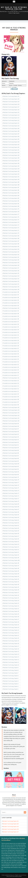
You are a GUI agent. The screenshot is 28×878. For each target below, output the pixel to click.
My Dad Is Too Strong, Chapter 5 (11, 678)
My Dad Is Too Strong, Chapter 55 (11, 541)
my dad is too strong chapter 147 (11, 294)
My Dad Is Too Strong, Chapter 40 (11, 584)
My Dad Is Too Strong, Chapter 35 (11, 598)
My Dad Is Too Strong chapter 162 (11, 254)
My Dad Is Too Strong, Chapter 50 (11, 555)
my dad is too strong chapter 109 (11, 396)
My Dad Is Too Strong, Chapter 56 (11, 539)
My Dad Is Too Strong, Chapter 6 (11, 675)
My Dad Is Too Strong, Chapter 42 (11, 579)
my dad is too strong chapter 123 (11, 359)
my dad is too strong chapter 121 (11, 364)
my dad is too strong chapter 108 (11, 399)
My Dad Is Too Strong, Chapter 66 (11, 512)
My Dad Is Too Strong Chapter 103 (11, 412)
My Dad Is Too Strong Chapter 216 (11, 109)
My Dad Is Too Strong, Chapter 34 (11, 600)
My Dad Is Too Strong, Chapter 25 (11, 624)
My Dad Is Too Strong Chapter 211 (11, 123)
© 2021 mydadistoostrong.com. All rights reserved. (12, 875)
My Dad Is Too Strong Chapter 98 (11, 426)
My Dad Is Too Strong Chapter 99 (11, 423)
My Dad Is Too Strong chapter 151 (11, 284)
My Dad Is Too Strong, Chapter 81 (11, 471)
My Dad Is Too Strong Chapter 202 (11, 147)
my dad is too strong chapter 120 (11, 367)
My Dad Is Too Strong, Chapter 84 (11, 463)
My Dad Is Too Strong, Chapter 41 (11, 581)
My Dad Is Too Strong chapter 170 (11, 233)
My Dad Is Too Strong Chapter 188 (11, 184)
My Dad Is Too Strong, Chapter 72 (11, 496)
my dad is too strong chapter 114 (11, 383)
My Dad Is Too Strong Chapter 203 (11, 144)
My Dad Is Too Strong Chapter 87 (11, 455)
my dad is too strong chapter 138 (11, 319)
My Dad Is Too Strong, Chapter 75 (11, 488)
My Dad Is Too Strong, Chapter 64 (11, 517)
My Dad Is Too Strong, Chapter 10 (11, 665)
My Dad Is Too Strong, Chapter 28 (11, 616)
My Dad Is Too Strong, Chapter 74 (11, 490)
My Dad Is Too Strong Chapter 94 (11, 437)
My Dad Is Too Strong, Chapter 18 (11, 643)
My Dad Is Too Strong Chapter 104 (11, 410)
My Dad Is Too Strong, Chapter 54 (11, 544)
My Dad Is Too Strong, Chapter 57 (11, 536)
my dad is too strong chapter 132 (11, 335)
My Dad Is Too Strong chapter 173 (11, 225)
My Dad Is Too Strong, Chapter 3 (11, 683)
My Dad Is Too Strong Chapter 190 (11, 179)
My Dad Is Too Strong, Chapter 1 (11, 689)
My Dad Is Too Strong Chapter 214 (11, 115)
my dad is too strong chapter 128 (11, 345)
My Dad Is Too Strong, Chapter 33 (11, 603)
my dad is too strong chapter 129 (11, 343)
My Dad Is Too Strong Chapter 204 (11, 142)
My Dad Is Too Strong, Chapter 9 (11, 667)
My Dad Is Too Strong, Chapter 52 (11, 549)
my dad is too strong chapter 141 (11, 310)
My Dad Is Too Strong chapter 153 (11, 278)
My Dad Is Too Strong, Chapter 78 (11, 479)
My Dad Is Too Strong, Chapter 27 (11, 619)
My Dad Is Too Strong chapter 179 (11, 209)
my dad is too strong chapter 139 (11, 316)
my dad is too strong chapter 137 (11, 321)
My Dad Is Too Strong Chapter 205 (11, 139)
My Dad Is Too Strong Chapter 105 (11, 407)
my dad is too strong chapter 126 (11, 351)
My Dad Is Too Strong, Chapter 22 (11, 632)
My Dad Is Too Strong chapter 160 (11, 260)
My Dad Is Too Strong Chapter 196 (11, 163)
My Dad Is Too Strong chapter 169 (11, 235)
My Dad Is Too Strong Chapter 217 (11, 107)
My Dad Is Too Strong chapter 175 (11, 219)
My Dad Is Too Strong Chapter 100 (11, 420)
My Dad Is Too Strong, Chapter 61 (11, 525)
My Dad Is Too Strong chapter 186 (11, 190)
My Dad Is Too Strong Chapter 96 (11, 431)
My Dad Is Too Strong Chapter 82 (11, 469)
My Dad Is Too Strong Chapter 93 (11, 439)
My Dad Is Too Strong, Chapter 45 (11, 571)
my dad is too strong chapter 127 (11, 348)
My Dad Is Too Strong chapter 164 (11, 249)
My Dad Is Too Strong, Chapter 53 (11, 547)
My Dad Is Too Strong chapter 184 (11, 195)
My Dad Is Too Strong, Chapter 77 (11, 482)
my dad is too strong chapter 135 (11, 327)
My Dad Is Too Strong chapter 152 (11, 281)
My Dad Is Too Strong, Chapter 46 (11, 568)
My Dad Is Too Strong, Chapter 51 (11, 552)
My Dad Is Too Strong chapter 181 (11, 203)
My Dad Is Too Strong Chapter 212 (11, 120)
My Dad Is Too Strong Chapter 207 (11, 134)
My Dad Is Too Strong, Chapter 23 (11, 630)
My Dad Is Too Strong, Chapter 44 (11, 573)
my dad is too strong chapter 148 (11, 292)
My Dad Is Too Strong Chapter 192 (11, 174)
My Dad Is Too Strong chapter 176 (11, 217)
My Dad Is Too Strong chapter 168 (11, 238)
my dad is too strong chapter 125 (11, 353)
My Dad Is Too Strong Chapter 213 (11, 117)
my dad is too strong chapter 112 (11, 388)
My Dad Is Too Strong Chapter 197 (11, 160)
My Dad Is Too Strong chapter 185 (11, 192)
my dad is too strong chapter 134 (11, 329)
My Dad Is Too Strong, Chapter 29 (11, 614)
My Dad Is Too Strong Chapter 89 (11, 450)
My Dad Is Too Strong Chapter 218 (11, 104)
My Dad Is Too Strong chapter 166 (11, 243)
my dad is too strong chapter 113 (11, 386)
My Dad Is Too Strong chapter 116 (11, 378)
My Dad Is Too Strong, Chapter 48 (11, 563)
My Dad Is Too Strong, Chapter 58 (11, 533)
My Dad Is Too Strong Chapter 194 (11, 168)
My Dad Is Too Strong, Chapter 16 (11, 649)
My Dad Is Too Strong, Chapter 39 (11, 587)
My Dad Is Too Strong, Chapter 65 (11, 514)
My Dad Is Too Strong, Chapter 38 (11, 589)
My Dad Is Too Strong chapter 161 (11, 257)
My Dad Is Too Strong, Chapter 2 (11, 686)
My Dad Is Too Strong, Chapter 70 (11, 501)
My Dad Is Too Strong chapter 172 (11, 227)
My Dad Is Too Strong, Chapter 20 (11, 638)
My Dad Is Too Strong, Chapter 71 (11, 498)
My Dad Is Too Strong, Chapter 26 (11, 622)
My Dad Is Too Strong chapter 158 (11, 265)
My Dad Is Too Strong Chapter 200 (11, 152)
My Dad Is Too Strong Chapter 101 (11, 418)
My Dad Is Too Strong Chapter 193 (11, 171)
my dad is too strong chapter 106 (11, 404)
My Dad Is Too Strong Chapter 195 (11, 166)
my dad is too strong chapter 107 (11, 402)
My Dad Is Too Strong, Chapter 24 (11, 627)
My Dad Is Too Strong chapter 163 (11, 252)
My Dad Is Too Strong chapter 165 (11, 246)
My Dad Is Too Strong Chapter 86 (11, 458)
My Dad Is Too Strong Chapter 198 (11, 158)
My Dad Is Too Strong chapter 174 (11, 222)
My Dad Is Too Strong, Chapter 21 (11, 635)
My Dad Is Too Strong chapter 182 (11, 201)
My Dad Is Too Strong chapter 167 (11, 241)
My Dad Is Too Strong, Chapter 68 (11, 506)
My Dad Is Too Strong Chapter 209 (11, 128)
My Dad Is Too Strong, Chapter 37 (11, 592)
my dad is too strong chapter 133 (11, 332)
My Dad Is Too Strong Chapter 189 (11, 182)
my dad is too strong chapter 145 (11, 300)
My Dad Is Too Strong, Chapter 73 (11, 493)
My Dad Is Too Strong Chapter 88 (11, 453)
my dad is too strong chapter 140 (11, 313)
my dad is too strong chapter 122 (11, 361)
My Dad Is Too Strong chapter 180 (11, 206)
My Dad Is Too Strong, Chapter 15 (11, 651)
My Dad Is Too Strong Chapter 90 (11, 447)
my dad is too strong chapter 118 (11, 372)
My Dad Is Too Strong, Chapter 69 (11, 504)
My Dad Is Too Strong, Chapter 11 (11, 662)
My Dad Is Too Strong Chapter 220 (11, 99)
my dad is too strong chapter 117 (11, 375)
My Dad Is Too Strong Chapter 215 (11, 112)
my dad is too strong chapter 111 (11, 391)
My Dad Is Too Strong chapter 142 (11, 308)
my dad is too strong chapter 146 (11, 297)
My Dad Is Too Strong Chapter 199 (11, 155)
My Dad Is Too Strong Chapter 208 (11, 131)
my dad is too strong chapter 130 (11, 340)
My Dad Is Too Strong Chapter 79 (11, 477)
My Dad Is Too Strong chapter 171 (11, 230)
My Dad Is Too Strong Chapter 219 (11, 101)
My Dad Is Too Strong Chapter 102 (11, 415)
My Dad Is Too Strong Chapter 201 (11, 150)
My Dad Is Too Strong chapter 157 (11, 268)
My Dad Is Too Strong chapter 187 (11, 187)
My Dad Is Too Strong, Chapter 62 (11, 522)
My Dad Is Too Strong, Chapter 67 (11, 509)
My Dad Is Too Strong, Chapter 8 (11, 670)
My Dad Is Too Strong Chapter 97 (11, 429)
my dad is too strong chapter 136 (11, 324)
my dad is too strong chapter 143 (11, 305)
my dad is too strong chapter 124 (11, 356)
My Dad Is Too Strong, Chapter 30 (11, 611)
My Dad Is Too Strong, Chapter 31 (11, 608)
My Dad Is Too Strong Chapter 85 (11, 461)
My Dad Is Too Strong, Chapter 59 (11, 530)
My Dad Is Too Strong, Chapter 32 (11, 606)
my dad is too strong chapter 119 (11, 370)
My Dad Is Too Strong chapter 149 (11, 289)
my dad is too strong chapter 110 (11, 394)
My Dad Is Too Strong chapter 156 (11, 270)
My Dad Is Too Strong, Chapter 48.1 (12, 560)
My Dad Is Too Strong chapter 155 (11, 273)
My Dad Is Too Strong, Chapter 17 (11, 646)
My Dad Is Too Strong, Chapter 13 (11, 657)
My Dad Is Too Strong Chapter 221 (11, 96)
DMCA (20, 876)
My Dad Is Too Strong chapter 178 (11, 211)
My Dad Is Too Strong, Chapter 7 (11, 673)
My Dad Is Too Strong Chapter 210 (11, 125)
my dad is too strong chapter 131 (11, 337)
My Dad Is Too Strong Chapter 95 (11, 434)
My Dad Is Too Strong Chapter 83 (11, 466)
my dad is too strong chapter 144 (11, 302)
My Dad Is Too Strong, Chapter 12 (11, 659)
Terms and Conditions (14, 876)
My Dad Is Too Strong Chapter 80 (11, 474)
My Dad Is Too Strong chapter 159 (11, 262)
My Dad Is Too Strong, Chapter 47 (11, 565)
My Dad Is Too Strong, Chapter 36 (11, 595)
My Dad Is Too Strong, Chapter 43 (11, 576)
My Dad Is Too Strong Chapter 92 (11, 442)
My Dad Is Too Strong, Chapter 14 (11, 654)
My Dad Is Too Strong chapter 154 (11, 276)
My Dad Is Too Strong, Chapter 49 (11, 557)
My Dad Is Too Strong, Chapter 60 (11, 528)
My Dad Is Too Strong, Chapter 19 (11, 640)
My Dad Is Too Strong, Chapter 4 (11, 681)
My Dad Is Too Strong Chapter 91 (11, 445)
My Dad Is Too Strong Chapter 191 (11, 176)
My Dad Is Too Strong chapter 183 (11, 198)
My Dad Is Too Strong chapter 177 (11, 214)
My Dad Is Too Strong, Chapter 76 (11, 485)
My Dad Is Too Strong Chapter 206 (11, 136)
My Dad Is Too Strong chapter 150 (11, 286)
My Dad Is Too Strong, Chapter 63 (11, 520)
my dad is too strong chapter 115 (11, 380)
